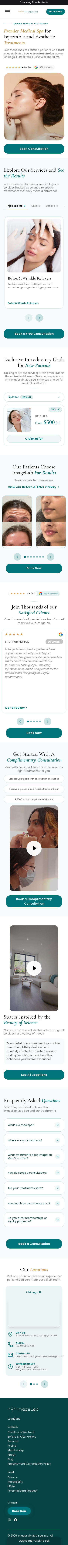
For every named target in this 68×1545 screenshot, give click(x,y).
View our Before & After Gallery (32, 487)
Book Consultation (34, 149)
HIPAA (11, 1486)
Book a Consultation (34, 1244)
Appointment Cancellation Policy (29, 1464)
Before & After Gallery (22, 1437)
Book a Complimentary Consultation (34, 901)
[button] (7, 11)
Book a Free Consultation (34, 334)
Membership (16, 1450)
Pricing (12, 1446)
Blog (10, 1459)
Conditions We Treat (21, 1432)
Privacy (12, 1477)
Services (13, 1441)
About (11, 1455)
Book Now (55, 11)
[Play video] (34, 848)
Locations (14, 1419)
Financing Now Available (34, 2)
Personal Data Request (22, 1491)
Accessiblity (15, 1482)
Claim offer (34, 439)
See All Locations (34, 1075)
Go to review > (16, 708)
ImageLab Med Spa (30, 1535)
